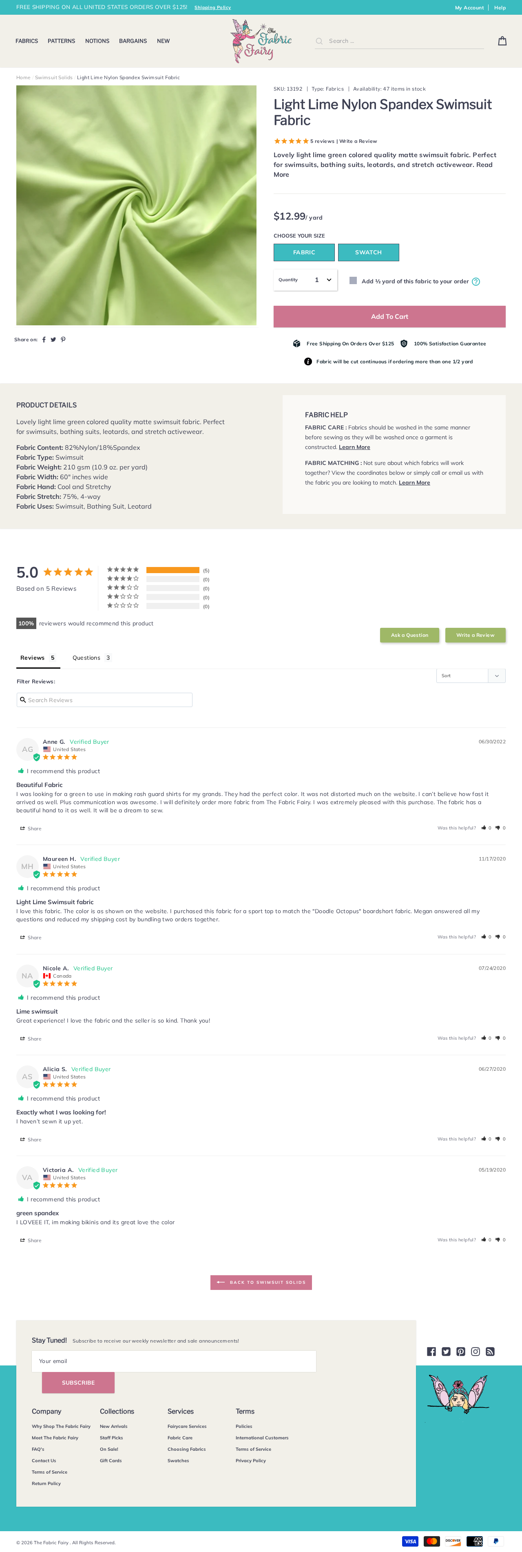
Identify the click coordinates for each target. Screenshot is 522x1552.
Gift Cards (111, 1460)
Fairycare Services (187, 1426)
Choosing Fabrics (187, 1449)
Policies (244, 1426)
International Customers (262, 1438)
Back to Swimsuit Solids (267, 1282)
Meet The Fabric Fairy (55, 1438)
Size (319, 235)
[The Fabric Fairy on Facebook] (431, 1351)
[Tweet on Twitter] (53, 339)
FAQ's (38, 1449)
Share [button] (34, 828)
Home (23, 77)
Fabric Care (180, 1438)
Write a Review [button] (475, 635)
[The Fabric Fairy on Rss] (490, 1351)
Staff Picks (111, 1438)
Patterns (61, 41)
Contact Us (44, 1460)
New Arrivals (114, 1426)
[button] (487, 828)
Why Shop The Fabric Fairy (61, 1426)
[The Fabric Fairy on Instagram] (475, 1351)
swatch (368, 252)
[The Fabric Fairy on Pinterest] (460, 1351)
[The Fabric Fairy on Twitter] (446, 1351)
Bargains (133, 41)
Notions (97, 41)
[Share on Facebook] (44, 339)
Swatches (178, 1460)
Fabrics (26, 41)
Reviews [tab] (32, 657)
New (163, 41)
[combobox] (399, 41)
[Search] (319, 41)
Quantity (288, 279)
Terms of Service (49, 1472)
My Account (469, 7)
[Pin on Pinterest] (63, 339)
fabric (304, 252)
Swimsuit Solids (54, 77)
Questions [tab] (87, 657)
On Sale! (109, 1449)
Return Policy (46, 1483)
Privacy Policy (251, 1460)
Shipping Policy (213, 7)
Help (500, 7)
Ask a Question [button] (410, 635)
